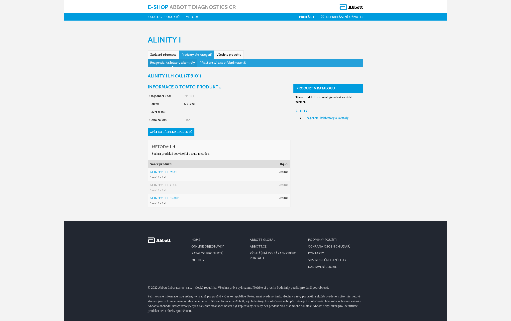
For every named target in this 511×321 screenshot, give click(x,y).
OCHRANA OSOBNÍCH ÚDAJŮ (329, 246)
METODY (197, 260)
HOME (195, 240)
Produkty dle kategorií (196, 54)
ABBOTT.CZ (258, 246)
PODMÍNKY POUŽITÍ (322, 240)
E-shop (192, 7)
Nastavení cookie (322, 267)
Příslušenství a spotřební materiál (223, 62)
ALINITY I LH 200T (163, 172)
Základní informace (163, 54)
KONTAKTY (316, 253)
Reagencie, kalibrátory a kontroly (172, 62)
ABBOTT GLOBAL (262, 240)
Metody (192, 17)
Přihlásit (306, 17)
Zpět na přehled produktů (171, 131)
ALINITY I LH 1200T (164, 198)
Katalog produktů (164, 17)
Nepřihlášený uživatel (344, 17)
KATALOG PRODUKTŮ (207, 253)
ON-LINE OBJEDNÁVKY (207, 246)
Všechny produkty (229, 54)
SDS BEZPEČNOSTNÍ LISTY (327, 260)
